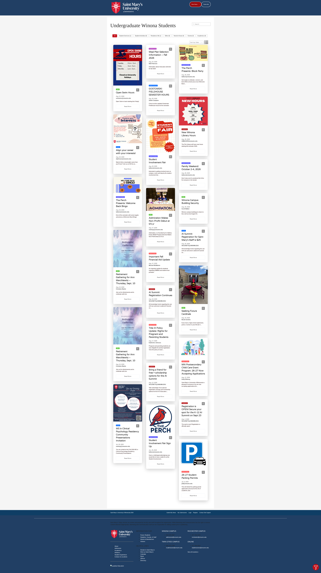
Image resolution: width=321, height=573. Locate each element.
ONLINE (191, 542)
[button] (114, 35)
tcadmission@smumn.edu (174, 548)
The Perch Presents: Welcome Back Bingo (125, 203)
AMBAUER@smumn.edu (189, 141)
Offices (142, 558)
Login (190, 512)
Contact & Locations (121, 557)
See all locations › (193, 552)
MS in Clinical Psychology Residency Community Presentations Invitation (127, 434)
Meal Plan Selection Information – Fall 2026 (159, 55)
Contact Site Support (205, 512)
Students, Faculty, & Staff (148, 537)
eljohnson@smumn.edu (123, 159)
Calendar (143, 554)
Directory (143, 560)
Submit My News (171, 512)
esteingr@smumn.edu (156, 229)
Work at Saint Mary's (146, 552)
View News (194, 4)
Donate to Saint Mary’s (147, 550)
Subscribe (206, 4)
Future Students (145, 535)
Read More (127, 106)
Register (195, 512)
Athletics (117, 552)
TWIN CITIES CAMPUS (170, 542)
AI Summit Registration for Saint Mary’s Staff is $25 (192, 237)
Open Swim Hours (125, 92)
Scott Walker (186, 208)
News (142, 556)
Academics (118, 550)
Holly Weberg (186, 379)
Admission (118, 548)
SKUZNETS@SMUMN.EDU (190, 245)
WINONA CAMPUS (169, 531)
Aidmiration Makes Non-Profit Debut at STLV (159, 221)
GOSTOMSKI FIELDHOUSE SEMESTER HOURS (159, 91)
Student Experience (121, 555)
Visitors (142, 541)
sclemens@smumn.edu (123, 98)
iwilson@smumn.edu (188, 76)
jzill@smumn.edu (187, 483)
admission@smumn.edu (173, 537)
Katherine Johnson (155, 342)
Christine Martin (121, 289)
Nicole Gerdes (186, 319)
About (116, 546)
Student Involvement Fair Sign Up (160, 443)
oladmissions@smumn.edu (200, 548)
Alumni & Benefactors (147, 539)
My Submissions (182, 512)
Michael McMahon (154, 265)
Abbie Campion (154, 100)
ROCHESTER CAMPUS (196, 531)
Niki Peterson (153, 63)
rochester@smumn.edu (199, 537)
